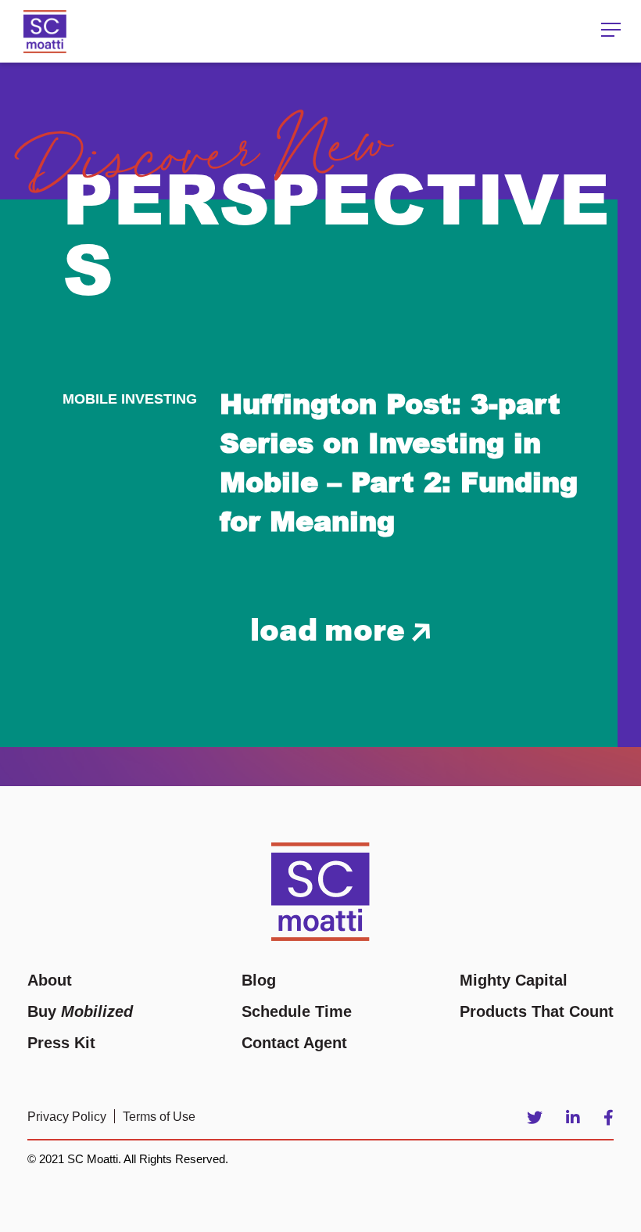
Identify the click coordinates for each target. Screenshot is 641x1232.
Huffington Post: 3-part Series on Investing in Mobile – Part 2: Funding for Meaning (399, 461)
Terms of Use (159, 1116)
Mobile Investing (130, 399)
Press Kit (61, 1042)
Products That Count (537, 1011)
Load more (331, 627)
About (49, 980)
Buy (80, 1011)
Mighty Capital (514, 980)
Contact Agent (294, 1042)
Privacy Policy (66, 1116)
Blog (259, 980)
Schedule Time (297, 1011)
